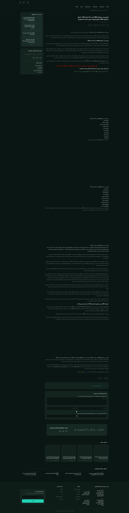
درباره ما (78, 491)
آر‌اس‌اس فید (77, 499)
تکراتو (108, 6)
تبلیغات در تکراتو (77, 489)
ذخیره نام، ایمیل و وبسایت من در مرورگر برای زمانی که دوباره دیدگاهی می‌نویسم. (91, 413)
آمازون (61, 489)
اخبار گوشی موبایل (38, 65)
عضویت (32, 501)
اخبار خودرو (40, 68)
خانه (108, 10)
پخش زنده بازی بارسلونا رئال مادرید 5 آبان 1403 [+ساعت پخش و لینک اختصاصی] (52, 458)
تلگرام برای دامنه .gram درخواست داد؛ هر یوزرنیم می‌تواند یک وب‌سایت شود (29, 41)
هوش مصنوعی (87, 6)
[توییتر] (66, 431)
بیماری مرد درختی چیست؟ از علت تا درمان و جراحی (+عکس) (101, 457)
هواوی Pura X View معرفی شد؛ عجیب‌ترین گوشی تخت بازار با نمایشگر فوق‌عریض (29, 19)
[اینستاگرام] (63, 431)
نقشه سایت (78, 496)
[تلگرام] (60, 431)
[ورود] (28, 2)
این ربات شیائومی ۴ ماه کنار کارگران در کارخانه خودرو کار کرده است (29, 26)
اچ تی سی (61, 499)
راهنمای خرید (95, 6)
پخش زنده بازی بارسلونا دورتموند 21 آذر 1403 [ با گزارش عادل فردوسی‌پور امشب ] (85, 458)
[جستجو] (20, 2)
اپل (62, 494)
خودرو (81, 6)
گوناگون (104, 10)
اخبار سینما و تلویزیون (37, 70)
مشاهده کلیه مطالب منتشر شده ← (96, 386)
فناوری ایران (39, 67)
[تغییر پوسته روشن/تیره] (23, 2)
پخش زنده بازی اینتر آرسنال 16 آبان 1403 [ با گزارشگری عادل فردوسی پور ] (69, 458)
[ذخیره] (96, 447)
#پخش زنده (106, 378)
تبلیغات (76, 6)
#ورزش (99, 378)
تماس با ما (78, 494)
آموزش (61, 491)
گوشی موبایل (102, 6)
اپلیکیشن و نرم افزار (59, 496)
